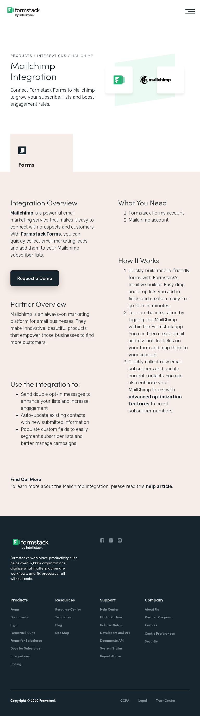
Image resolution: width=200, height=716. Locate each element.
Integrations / (53, 56)
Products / (23, 56)
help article (159, 486)
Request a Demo (34, 278)
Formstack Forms (41, 234)
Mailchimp (21, 213)
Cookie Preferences (160, 633)
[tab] (41, 153)
